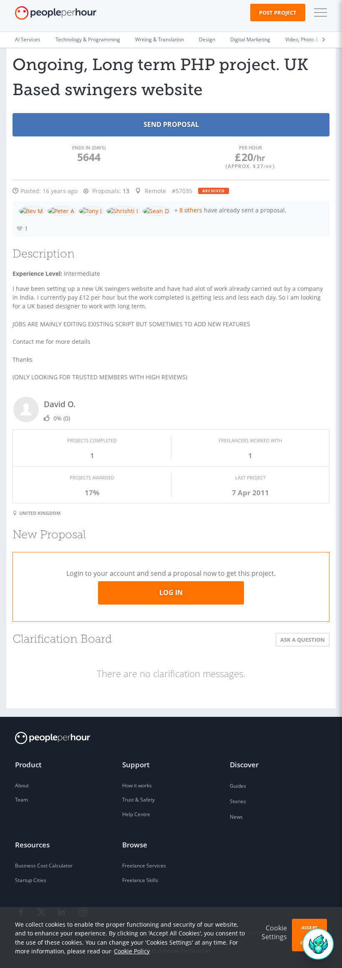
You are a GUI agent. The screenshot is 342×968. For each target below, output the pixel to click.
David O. (59, 404)
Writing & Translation (159, 39)
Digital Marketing (250, 39)
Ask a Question (302, 639)
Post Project (278, 12)
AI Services (27, 39)
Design (207, 39)
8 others (190, 210)
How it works (137, 785)
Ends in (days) (89, 147)
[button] (318, 12)
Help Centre (136, 814)
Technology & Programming (87, 39)
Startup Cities (30, 880)
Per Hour (250, 147)
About (22, 785)
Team (21, 799)
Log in (171, 592)
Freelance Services (144, 865)
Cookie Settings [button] (274, 932)
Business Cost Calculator (44, 865)
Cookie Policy (132, 951)
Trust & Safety (138, 799)
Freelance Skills (140, 880)
